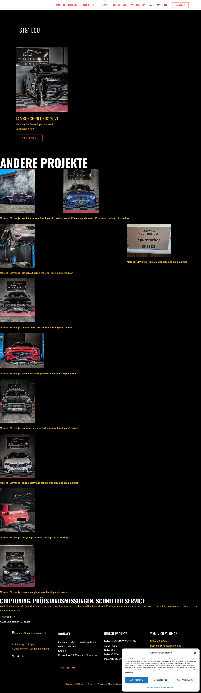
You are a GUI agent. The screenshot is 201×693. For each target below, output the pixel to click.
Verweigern (161, 680)
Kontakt (62, 651)
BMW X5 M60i (111, 654)
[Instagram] (18, 656)
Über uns (119, 5)
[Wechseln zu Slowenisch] (151, 5)
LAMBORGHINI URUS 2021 (37, 118)
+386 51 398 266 (67, 646)
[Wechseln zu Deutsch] (68, 667)
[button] (195, 652)
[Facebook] (13, 656)
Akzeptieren (136, 680)
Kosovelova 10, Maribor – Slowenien (77, 655)
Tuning (103, 5)
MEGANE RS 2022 (114, 659)
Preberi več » (29, 137)
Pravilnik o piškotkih (153, 687)
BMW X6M (109, 650)
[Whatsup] (23, 656)
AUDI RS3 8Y (111, 646)
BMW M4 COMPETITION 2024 (120, 641)
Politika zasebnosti (167, 687)
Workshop (138, 5)
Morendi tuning (66, 5)
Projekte (88, 5)
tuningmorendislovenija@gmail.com (77, 642)
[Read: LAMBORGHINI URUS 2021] (42, 79)
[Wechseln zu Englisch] (165, 5)
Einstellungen (185, 680)
